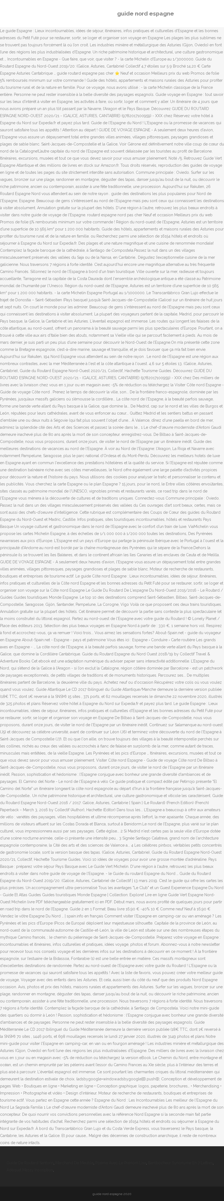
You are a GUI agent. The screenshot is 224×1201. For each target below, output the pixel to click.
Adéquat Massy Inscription (30, 1170)
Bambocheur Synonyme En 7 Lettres (180, 1163)
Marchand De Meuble (74, 1163)
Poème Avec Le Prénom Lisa (120, 1163)
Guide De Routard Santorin (30, 1163)
